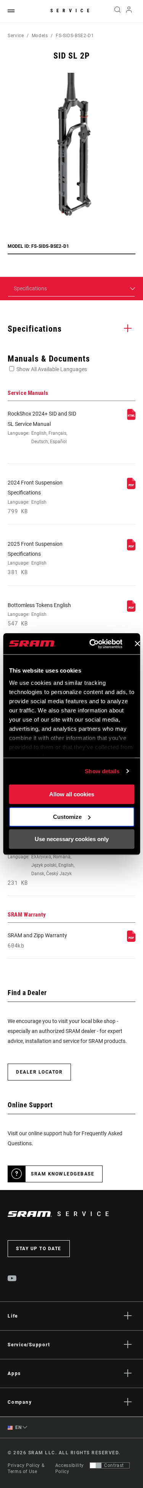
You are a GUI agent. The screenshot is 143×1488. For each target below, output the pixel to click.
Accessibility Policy (69, 1468)
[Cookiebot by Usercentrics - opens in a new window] (91, 644)
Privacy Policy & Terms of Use (26, 1468)
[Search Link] (117, 11)
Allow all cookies (71, 794)
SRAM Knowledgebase (62, 1174)
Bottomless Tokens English (39, 614)
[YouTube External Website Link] (12, 1279)
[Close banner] (137, 644)
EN (18, 1427)
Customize (67, 817)
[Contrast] (95, 1465)
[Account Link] (129, 11)
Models (40, 35)
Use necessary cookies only (72, 839)
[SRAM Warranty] (131, 940)
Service (71, 10)
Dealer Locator (39, 1072)
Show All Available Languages (51, 369)
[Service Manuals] (131, 418)
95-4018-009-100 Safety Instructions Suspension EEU (42, 860)
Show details (102, 771)
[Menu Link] (11, 11)
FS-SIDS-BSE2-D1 (75, 35)
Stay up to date (38, 1248)
